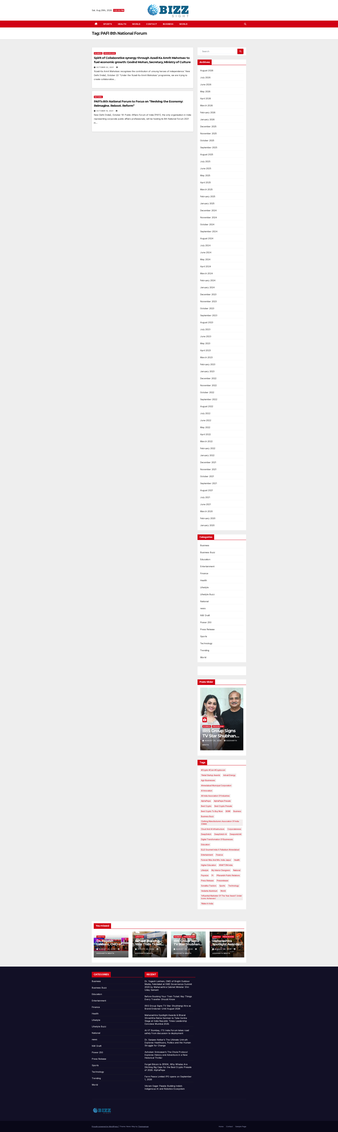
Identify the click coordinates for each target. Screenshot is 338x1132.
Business (168, 24)
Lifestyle (204, 587)
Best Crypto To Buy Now (212, 811)
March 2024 (206, 273)
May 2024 (205, 259)
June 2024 (205, 252)
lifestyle (204, 870)
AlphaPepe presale (222, 801)
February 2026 (207, 112)
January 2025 (207, 203)
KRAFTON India (226, 865)
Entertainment (207, 566)
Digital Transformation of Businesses (217, 839)
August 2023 (206, 322)
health (237, 860)
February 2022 (207, 448)
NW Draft (205, 615)
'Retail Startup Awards (210, 775)
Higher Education (208, 865)
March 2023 (206, 357)
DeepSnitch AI (220, 834)
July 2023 (205, 329)
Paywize (204, 875)
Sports (107, 24)
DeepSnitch (206, 834)
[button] (245, 24)
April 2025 (205, 182)
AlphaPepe (206, 801)
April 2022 (205, 434)
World (136, 24)
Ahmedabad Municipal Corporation (216, 785)
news (203, 608)
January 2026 (207, 119)
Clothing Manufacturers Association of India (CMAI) (220, 822)
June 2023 (205, 336)
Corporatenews (234, 829)
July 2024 (205, 245)
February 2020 (207, 518)
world (223, 891)
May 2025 (205, 175)
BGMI (228, 811)
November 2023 (208, 301)
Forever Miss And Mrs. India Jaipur (216, 860)
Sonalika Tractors (208, 886)
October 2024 (207, 224)
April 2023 (205, 350)
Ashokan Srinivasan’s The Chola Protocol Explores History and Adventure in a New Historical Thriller (166, 1055)
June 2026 (205, 84)
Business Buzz (207, 552)
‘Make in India (207, 903)
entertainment (207, 855)
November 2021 (208, 469)
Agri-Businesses (208, 780)
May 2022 (205, 427)
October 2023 (207, 308)
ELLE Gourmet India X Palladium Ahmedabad (220, 850)
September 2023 (208, 315)
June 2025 (205, 168)
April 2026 (205, 98)
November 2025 (208, 133)
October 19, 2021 (105, 111)
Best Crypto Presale (223, 806)
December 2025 (208, 126)
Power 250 (205, 622)
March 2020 (206, 511)
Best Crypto (206, 806)
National (98, 97)
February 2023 (207, 364)
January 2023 (207, 371)
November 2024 (208, 217)
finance (219, 855)
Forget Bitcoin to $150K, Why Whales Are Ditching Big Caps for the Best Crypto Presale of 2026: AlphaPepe (168, 1067)
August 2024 (206, 238)
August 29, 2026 (107, 949)
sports (222, 886)
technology (233, 886)
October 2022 (207, 392)
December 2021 (208, 462)
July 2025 (205, 161)
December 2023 (208, 294)
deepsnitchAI (235, 834)
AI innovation (206, 791)
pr (212, 875)
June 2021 (205, 504)
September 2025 (208, 147)
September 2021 (208, 483)
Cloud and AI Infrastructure (212, 829)
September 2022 (208, 399)
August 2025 (206, 154)
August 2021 (206, 490)
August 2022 (206, 406)
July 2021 (205, 497)
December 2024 (208, 210)
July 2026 (205, 77)
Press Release (109, 53)
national (236, 870)
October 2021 (207, 476)
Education (205, 559)
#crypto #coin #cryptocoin (213, 770)
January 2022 (207, 455)
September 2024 (208, 231)
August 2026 (206, 70)
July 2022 (205, 413)
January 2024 (207, 287)
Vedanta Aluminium (209, 891)
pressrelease (222, 880)
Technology (206, 643)
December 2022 (208, 378)
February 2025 (207, 196)
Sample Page (240, 1126)
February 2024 (208, 280)
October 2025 (207, 140)
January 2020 (207, 525)
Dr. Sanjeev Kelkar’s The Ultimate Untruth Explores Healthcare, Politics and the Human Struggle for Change (168, 1042)
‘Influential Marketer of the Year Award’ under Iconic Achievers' (221, 897)
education (205, 844)
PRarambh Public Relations (228, 875)
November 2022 (208, 385)
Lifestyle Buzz (207, 594)
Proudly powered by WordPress (105, 1126)
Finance (204, 573)
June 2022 (205, 420)
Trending (204, 650)
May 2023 (205, 343)
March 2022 (206, 441)
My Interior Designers (221, 870)
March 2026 (206, 105)
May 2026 (205, 91)
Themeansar (143, 1126)
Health (122, 24)
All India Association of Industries (215, 796)
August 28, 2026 (213, 741)
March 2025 (206, 189)
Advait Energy (229, 775)
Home (221, 1126)
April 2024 (205, 266)
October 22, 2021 (105, 67)
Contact (151, 24)
